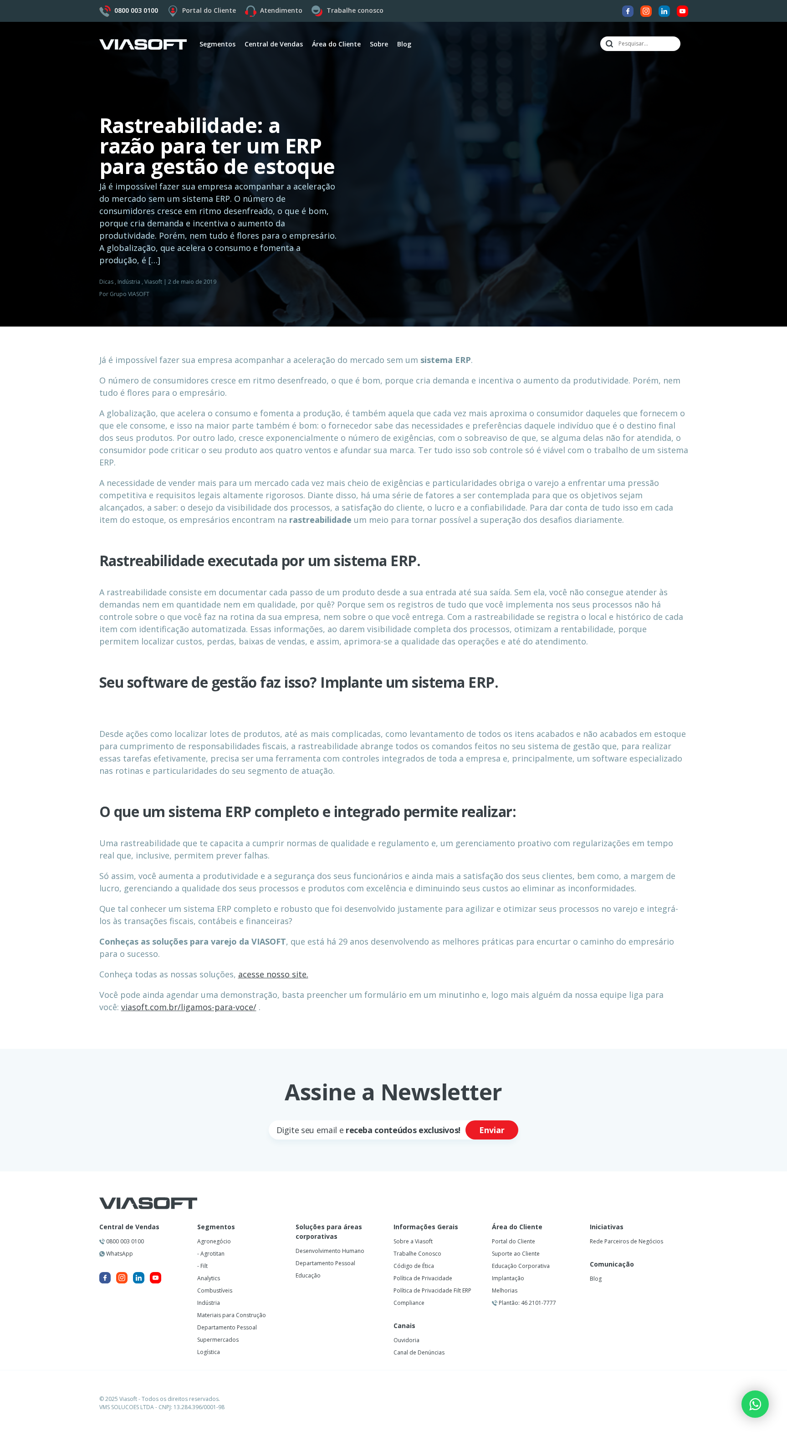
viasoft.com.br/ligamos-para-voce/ (188, 1007)
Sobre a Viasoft (413, 1241)
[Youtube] (682, 10)
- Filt (202, 1266)
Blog (404, 44)
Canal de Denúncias (419, 1352)
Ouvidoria (406, 1340)
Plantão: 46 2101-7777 (526, 1303)
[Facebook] (628, 10)
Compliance (409, 1303)
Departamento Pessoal (227, 1327)
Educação (308, 1275)
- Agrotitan (211, 1253)
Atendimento (281, 10)
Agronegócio (214, 1241)
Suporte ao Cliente (516, 1253)
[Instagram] (646, 10)
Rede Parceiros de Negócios (626, 1241)
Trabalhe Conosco (417, 1253)
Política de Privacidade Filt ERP (432, 1290)
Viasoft (153, 282)
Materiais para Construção (231, 1315)
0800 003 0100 (124, 1241)
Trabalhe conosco (355, 10)
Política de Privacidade (423, 1278)
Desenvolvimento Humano (330, 1251)
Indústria (129, 282)
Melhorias (504, 1290)
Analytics (208, 1278)
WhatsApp (119, 1253)
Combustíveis (214, 1290)
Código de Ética (414, 1266)
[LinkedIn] (664, 10)
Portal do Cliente (209, 10)
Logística (208, 1352)
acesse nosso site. (273, 974)
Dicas (106, 282)
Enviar (492, 1129)
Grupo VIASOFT (129, 294)
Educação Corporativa (521, 1266)
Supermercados (218, 1340)
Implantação (508, 1278)
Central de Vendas (129, 1227)
